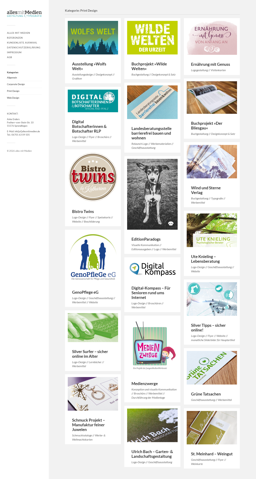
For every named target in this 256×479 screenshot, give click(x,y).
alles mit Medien (18, 32)
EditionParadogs (146, 239)
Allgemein (12, 77)
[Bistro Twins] (93, 177)
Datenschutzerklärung (23, 47)
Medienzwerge (144, 383)
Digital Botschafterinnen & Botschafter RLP (89, 126)
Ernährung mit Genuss (210, 64)
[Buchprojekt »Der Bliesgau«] (212, 97)
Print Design (13, 91)
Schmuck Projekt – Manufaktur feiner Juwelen (88, 425)
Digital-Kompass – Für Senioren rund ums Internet (150, 293)
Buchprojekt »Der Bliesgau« (206, 125)
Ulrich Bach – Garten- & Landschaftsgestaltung (152, 454)
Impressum (14, 52)
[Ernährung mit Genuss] (212, 38)
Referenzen (15, 37)
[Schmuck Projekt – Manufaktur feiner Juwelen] (93, 394)
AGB (9, 57)
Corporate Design (16, 84)
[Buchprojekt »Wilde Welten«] (152, 37)
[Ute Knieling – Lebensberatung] (212, 230)
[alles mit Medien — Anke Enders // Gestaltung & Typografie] (24, 14)
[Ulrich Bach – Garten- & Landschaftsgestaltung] (152, 425)
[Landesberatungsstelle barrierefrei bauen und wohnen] (152, 102)
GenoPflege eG (85, 292)
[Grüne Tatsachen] (212, 368)
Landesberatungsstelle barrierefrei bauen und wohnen (151, 133)
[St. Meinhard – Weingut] (212, 428)
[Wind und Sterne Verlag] (212, 162)
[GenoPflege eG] (93, 257)
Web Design (13, 97)
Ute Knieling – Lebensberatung (205, 259)
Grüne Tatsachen (206, 394)
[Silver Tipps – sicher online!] (212, 299)
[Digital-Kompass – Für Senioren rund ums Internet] (152, 269)
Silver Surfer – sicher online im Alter (90, 354)
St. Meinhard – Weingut (212, 454)
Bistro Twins (83, 211)
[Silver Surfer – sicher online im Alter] (93, 327)
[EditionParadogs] (152, 194)
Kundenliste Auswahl (22, 42)
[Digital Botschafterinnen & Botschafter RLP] (93, 101)
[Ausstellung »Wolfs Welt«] (93, 37)
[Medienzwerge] (152, 346)
